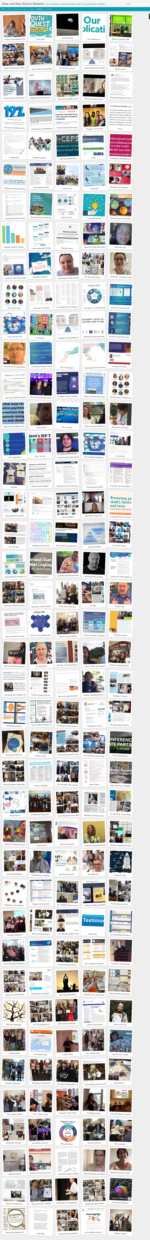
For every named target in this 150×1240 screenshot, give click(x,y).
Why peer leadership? (14, 1024)
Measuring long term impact (120, 1172)
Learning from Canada (120, 1054)
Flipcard (10, 9)
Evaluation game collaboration (94, 994)
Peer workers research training (68, 754)
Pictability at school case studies (94, 336)
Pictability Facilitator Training (13, 247)
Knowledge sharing (93, 1113)
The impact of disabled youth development (19, 128)
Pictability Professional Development (97, 845)
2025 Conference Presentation (42, 69)
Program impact (40, 755)
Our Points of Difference (120, 1202)
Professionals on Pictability (40, 875)
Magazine (18, 9)
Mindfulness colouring (13, 1143)
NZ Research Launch (94, 726)
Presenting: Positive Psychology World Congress (21, 188)
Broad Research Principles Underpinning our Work (22, 576)
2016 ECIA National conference (121, 1114)
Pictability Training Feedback (68, 396)
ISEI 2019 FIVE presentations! (14, 666)
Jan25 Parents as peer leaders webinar (98, 67)
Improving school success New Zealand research (48, 217)
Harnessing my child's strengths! (69, 278)
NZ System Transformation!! (41, 606)
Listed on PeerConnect (95, 1024)
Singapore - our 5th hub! (94, 128)
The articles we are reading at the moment (71, 306)
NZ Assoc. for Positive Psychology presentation (73, 664)
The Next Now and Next (94, 487)
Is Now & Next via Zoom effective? (15, 68)
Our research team (14, 308)
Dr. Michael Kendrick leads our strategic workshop (74, 726)
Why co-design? (120, 1144)
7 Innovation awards (94, 218)
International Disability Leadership (15, 605)
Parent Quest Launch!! (67, 68)
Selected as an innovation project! (68, 486)
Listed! (93, 158)
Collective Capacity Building (119, 665)
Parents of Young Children (68, 636)
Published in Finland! (120, 696)
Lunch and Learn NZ (14, 336)
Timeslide (48, 9)
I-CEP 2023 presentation (68, 158)
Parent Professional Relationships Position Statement (22, 963)
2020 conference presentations (67, 545)
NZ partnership (14, 1053)
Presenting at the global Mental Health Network (20, 367)
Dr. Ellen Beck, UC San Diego (120, 814)
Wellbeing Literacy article (41, 545)
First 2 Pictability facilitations (94, 457)
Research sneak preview (41, 904)
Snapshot (39, 9)
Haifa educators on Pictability (120, 785)
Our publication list (93, 39)
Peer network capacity (15, 1114)
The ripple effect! (41, 666)
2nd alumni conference (14, 754)
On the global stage (40, 1054)
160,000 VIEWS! (68, 517)
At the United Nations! (120, 755)
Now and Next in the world (14, 516)
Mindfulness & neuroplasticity (67, 1202)
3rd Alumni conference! (40, 576)
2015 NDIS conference (40, 1143)
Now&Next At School (40, 277)
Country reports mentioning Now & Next (17, 97)
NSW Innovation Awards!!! (67, 1023)
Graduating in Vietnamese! (41, 1083)
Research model (120, 875)
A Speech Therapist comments (14, 844)
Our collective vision (93, 1053)
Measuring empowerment (14, 1232)
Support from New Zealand (14, 994)
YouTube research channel (40, 695)
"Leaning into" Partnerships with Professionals (126, 577)
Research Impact (67, 248)
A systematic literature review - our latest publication (23, 218)
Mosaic (25, 9)
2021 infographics (15, 457)
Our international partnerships (94, 755)
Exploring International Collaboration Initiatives (74, 575)
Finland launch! (14, 815)
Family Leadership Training (41, 248)
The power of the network (68, 1113)
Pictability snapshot (39, 157)
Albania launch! (120, 69)
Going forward (41, 845)
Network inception (120, 1233)
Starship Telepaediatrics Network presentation (126, 845)
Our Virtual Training (119, 545)
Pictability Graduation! (14, 935)
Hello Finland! (94, 784)
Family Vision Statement (67, 606)
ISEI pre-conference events (14, 636)
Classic (3, 9)
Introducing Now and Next (94, 576)
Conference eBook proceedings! (95, 905)
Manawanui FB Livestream (119, 187)
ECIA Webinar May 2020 (93, 516)
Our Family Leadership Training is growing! (46, 366)
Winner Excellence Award (41, 934)
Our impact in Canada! (41, 307)
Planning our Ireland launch (93, 98)
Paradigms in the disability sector (69, 337)
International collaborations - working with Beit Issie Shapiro (77, 1084)
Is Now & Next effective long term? (69, 127)
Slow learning (41, 427)
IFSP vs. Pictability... (41, 785)
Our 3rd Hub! (120, 456)
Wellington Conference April (93, 815)
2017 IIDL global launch (41, 1024)
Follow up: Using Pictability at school (96, 426)
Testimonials (92, 934)
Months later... (120, 606)
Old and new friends (67, 844)
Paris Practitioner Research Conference (45, 724)
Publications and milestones (14, 905)
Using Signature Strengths (40, 993)
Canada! (93, 605)
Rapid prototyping (15, 1173)
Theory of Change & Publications (95, 635)
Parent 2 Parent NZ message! (94, 666)
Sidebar (32, 9)
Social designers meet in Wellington (70, 815)
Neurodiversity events (41, 187)
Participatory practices (14, 726)
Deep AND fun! (119, 1083)
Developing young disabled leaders (43, 128)
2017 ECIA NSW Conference (120, 935)
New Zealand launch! (66, 874)
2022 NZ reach (66, 217)
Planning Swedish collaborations (15, 784)
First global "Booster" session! (120, 516)
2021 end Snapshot (67, 367)
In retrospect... (40, 337)
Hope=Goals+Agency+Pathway (69, 1173)
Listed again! (14, 157)
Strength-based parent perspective (70, 457)
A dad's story (67, 188)
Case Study (40, 1233)
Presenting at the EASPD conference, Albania (126, 158)
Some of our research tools (120, 307)
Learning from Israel (119, 366)
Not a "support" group (40, 1114)
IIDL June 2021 (67, 427)
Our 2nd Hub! (14, 546)
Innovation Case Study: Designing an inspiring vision (23, 278)
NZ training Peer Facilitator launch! (17, 695)
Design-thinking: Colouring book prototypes (124, 994)
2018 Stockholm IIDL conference (68, 784)
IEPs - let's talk (40, 456)
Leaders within (68, 1054)
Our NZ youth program (92, 277)
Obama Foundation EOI (14, 1203)
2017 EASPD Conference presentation (70, 905)
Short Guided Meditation (67, 994)
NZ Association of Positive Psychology (123, 397)
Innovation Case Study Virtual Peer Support (124, 337)
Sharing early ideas (94, 1143)
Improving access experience (68, 1233)
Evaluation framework (12, 1083)
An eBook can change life (40, 814)
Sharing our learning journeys (40, 1173)
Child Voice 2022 (120, 247)
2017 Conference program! (94, 963)
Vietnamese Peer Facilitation (41, 1203)
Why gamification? (67, 1144)
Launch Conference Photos (67, 964)
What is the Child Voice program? (96, 247)
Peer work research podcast (68, 696)
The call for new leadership (120, 963)
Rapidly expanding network (94, 1203)
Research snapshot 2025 (120, 39)
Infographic (94, 188)
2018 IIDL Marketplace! (14, 874)
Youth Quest (40, 39)
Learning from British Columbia (15, 397)
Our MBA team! (93, 874)
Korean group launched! (119, 903)
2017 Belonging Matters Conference (70, 933)
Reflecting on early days (120, 427)
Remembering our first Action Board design (125, 218)
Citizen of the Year (120, 1024)
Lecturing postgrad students (119, 725)
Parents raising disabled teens (15, 39)
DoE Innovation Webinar (40, 486)
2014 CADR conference (93, 1232)
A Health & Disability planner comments (97, 694)
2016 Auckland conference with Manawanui (99, 1084)
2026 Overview (67, 38)
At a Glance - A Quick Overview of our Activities (100, 307)
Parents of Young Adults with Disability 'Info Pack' (47, 635)
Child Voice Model (94, 546)
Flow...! (120, 129)
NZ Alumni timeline (120, 635)
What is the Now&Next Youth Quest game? (73, 98)
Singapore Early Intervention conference (44, 97)
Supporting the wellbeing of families (15, 426)
